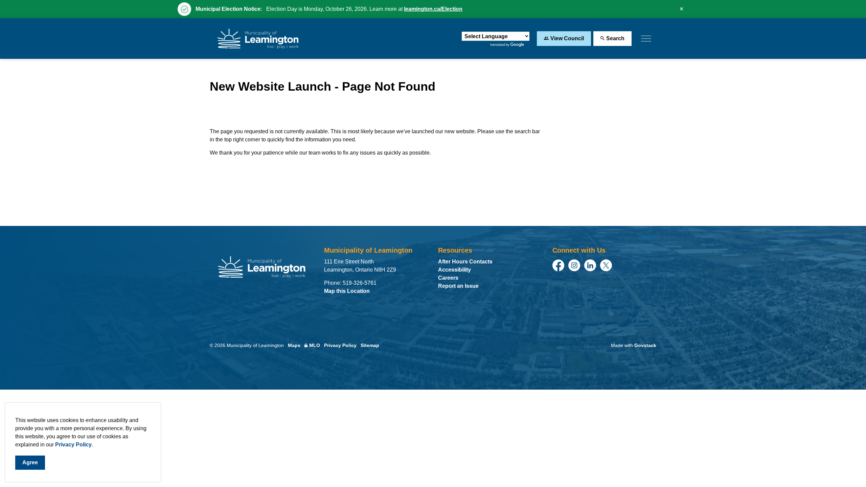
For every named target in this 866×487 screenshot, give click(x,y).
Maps (294, 345)
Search (615, 38)
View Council (567, 38)
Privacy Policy (73, 444)
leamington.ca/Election (433, 9)
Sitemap (370, 345)
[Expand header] (646, 38)
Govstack (645, 345)
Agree (30, 462)
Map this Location (347, 291)
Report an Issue (458, 286)
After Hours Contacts (465, 261)
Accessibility (454, 270)
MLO (314, 345)
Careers (448, 278)
